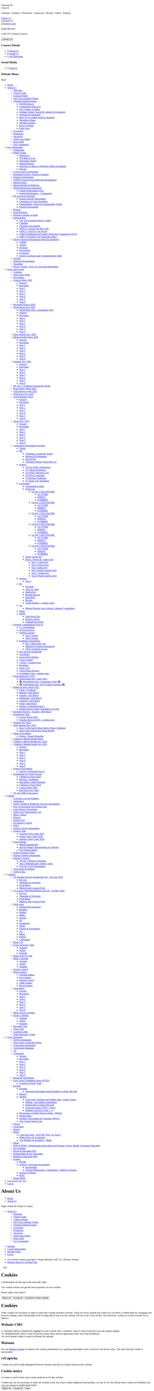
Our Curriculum (14, 1037)
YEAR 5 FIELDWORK (43, 535)
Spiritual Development (30, 114)
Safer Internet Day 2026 (24, 334)
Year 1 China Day (39, 562)
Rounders (23, 665)
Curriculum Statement (23, 1048)
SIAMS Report (26, 104)
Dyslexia (23, 247)
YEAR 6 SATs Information (32, 866)
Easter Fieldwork (33, 557)
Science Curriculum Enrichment (34, 1164)
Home (10, 85)
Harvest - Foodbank (28, 779)
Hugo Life (18, 942)
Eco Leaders (25, 977)
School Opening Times (24, 852)
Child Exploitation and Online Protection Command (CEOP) (48, 234)
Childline (23, 223)
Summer (23, 953)
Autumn (23, 947)
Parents (10, 795)
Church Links (19, 93)
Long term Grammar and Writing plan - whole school (50, 1099)
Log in (10, 1183)
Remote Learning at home (25, 215)
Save (27, 1388)
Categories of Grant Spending (33, 201)
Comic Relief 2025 (28, 787)
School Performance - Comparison (35, 193)
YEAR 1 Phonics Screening (32, 861)
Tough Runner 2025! (23, 397)
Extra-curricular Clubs (23, 945)
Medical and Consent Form (32, 888)
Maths (22, 915)
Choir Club (18, 1029)
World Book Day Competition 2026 (36, 310)
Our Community (21, 144)
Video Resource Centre (24, 1034)
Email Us (13, 53)
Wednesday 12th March (30, 698)
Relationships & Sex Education (28, 1153)
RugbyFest (30, 592)
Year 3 (22, 293)
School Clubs (19, 831)
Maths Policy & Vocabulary (32, 1137)
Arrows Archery (27, 630)
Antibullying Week (34, 622)
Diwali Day (30, 459)
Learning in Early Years (30, 1083)
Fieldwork (30, 489)
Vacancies (18, 136)
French (16, 1124)
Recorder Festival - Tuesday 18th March (32, 711)
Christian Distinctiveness (25, 101)
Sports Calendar (20, 1015)
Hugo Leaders (20, 972)
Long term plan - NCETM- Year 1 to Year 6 (40, 1135)
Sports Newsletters (22, 733)
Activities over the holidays (26, 798)
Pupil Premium (20, 212)
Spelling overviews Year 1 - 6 (39, 1110)
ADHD (22, 242)
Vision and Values (21, 139)
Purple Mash (19, 1178)
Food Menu (24, 885)
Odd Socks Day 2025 (23, 394)
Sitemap (11, 1246)
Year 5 (22, 299)
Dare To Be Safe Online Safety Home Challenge (42, 728)
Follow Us (6, 18)
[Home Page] (8, 23)
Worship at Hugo (27, 120)
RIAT (22, 1175)
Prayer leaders (26, 985)
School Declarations (28, 207)
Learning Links (20, 1031)
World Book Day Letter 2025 (33, 679)
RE (20, 451)
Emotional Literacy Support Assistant (31, 174)
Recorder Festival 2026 (24, 304)
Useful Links (19, 871)
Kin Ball (29, 586)
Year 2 (22, 291)
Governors (18, 131)
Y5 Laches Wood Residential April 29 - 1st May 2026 (39, 890)
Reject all (6, 1298)
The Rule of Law (27, 158)
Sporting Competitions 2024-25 (28, 624)
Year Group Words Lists (30, 1121)
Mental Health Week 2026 (25, 337)
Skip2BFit (30, 597)
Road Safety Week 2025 (24, 388)
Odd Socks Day (32, 616)
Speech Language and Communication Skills (40, 255)
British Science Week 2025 (26, 687)
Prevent (22, 169)
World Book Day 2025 (24, 676)
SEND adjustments (22, 1040)
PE (20, 584)
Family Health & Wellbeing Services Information (36, 804)
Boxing (28, 600)
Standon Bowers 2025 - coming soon (37, 720)
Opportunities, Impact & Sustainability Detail (40, 204)
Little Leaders (25, 983)
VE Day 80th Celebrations (38, 467)
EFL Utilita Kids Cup (35, 643)
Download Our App (16, 1181)
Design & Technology (29, 928)
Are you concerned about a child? (35, 220)
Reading (23, 909)
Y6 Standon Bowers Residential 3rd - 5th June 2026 (38, 877)
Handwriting (25, 1116)
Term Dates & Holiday (24, 869)
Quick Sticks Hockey (29, 670)
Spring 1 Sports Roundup (31, 736)
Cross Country (26, 660)
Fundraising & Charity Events (27, 774)
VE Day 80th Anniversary (25, 793)
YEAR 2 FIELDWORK (43, 502)
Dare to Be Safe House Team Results (37, 730)
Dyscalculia (24, 250)
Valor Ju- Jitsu (32, 589)
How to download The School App (30, 806)
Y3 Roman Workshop (35, 478)
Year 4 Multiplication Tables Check (36, 863)
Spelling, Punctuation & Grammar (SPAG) (39, 1118)
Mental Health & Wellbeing (26, 185)
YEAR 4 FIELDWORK (43, 524)
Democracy (24, 155)
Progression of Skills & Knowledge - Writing (40, 1113)
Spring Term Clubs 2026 (31, 836)
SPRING (41, 497)
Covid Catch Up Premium (25, 171)
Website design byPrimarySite (22, 1262)
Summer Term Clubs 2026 (31, 839)
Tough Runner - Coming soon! (40, 603)
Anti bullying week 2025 (25, 391)
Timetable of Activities (30, 882)
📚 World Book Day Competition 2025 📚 (40, 681)
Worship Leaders (27, 123)
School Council (20, 969)
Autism (22, 245)
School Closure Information (26, 828)
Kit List (22, 880)
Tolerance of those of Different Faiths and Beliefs (42, 166)
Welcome (17, 90)
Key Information (15, 147)
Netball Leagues (27, 632)
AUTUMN (42, 494)
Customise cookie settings (36, 1298)
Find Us (13, 68)
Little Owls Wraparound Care (27, 812)
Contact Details (20, 95)
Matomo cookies (17, 1349)
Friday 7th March (27, 690)
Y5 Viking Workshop (35, 470)
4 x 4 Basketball (27, 627)
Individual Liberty (27, 161)
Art (20, 605)
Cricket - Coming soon (30, 662)
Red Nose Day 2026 (29, 790)
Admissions (18, 150)
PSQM (22, 1162)
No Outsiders (19, 1148)
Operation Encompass (29, 226)
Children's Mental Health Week (28, 739)
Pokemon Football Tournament (40, 646)
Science (23, 578)
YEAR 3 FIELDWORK (43, 513)
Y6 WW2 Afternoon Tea (37, 472)
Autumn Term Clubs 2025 (31, 833)
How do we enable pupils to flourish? (37, 117)
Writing (22, 912)
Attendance (18, 801)
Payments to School (22, 823)
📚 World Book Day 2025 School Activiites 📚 (42, 684)
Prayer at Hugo (26, 125)
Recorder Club (20, 1026)
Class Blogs (19, 988)
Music (22, 611)
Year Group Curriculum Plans (27, 1042)
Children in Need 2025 (30, 777)
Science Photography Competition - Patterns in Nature (51, 1170)
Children (11, 874)
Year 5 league (31, 635)
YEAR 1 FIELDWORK (43, 491)
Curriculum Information (24, 1045)
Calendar (17, 272)
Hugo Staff (18, 142)
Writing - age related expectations (41, 1102)
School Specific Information (32, 199)
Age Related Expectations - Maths (35, 1140)
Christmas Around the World (38, 453)
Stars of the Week (21, 274)
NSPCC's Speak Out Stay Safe (34, 228)
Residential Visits (21, 714)
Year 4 (22, 296)
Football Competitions (29, 641)
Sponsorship (31, 1167)
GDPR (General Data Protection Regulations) (35, 180)
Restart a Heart (32, 619)
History (22, 464)
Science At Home (27, 1172)
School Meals (19, 842)
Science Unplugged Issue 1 (32, 706)
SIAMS (17, 258)
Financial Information (23, 177)
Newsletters (18, 277)
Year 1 (22, 288)
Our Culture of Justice (29, 109)
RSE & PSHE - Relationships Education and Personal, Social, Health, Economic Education (56, 1145)
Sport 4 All (24, 668)
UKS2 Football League (36, 649)
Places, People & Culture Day (39, 559)
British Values (19, 152)
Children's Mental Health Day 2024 (30, 741)
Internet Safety (20, 182)
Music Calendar (20, 958)
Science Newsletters (22, 768)
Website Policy (14, 1251)
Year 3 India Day (39, 567)
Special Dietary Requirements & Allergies (39, 847)
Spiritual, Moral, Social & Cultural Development (42, 112)
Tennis (22, 448)
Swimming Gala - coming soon (34, 673)
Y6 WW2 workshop (35, 475)
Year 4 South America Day (44, 570)
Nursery (23, 283)
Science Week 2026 (22, 280)
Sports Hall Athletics (29, 657)
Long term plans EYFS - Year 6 (40, 1107)
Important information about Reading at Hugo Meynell (51, 1091)
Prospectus (18, 133)
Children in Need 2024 (30, 785)
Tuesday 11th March (29, 695)
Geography (24, 483)
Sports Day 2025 (21, 421)
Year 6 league (31, 638)
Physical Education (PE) (24, 1151)
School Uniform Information (26, 855)
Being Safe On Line (22, 956)
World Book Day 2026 (24, 307)
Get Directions (16, 56)
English (16, 1086)
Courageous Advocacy (30, 106)
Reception (24, 285)
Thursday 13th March (29, 701)
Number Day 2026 (22, 361)
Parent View (19, 820)
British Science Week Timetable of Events (39, 709)
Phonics (23, 1094)
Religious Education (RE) (25, 1156)
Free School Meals (28, 850)
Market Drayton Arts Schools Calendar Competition (50, 608)
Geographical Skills (34, 486)
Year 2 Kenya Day (40, 565)
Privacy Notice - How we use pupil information (35, 266)
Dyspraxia (24, 253)
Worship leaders (26, 974)
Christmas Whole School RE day (41, 462)
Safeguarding (19, 218)
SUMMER (42, 500)
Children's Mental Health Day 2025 (30, 744)
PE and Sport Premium (24, 196)
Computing (24, 939)
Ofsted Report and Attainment (27, 188)
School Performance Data (31, 190)
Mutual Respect (26, 163)
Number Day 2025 (22, 722)
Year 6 (22, 302)
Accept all (18, 1298)
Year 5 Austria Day (40, 573)
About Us (12, 87)
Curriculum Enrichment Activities (29, 445)
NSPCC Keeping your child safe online (38, 236)
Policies (17, 209)
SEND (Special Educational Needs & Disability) (36, 239)
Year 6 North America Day (44, 576)
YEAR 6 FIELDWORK (43, 546)
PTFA (16, 825)
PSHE (22, 613)
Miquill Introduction (28, 844)
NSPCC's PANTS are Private (33, 231)
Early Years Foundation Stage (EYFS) (31, 1080)
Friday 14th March (28, 703)
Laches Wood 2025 (28, 717)
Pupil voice (24, 128)
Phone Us (14, 51)
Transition (18, 264)
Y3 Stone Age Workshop (37, 481)
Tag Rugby (24, 654)
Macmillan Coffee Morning (32, 782)
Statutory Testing (21, 858)
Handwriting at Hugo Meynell (39, 1105)
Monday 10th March (29, 692)
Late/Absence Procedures (25, 809)
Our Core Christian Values (25, 98)
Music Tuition (19, 814)
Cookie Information (16, 1249)
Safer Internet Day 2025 (24, 725)
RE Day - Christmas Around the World (31, 386)
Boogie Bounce (32, 594)
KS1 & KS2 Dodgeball (30, 651)
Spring (22, 950)
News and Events (15, 269)
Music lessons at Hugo (24, 1012)
